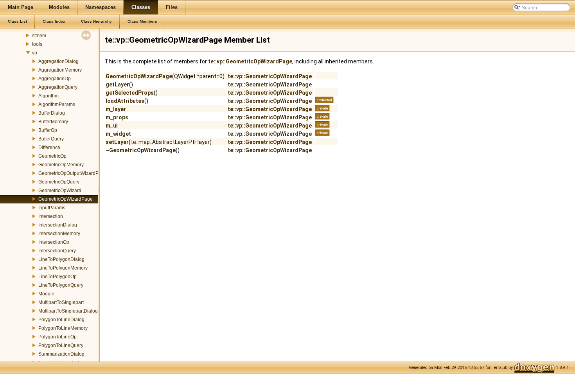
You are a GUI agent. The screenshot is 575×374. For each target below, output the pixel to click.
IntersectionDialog (57, 225)
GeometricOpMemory (61, 164)
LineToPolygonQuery (60, 285)
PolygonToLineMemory (63, 328)
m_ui (112, 125)
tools (37, 44)
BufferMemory (53, 121)
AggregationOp (54, 78)
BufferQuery (51, 139)
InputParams (51, 207)
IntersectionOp (53, 242)
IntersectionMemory (59, 233)
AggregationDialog (58, 61)
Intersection (50, 216)
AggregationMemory (60, 70)
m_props (117, 117)
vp (34, 53)
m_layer (116, 109)
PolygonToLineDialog (61, 319)
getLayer (117, 84)
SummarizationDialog (61, 354)
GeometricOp (52, 156)
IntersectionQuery (57, 251)
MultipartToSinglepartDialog (68, 311)
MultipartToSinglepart (61, 302)
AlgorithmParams (56, 104)
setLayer (117, 142)
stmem (39, 35)
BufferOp (47, 130)
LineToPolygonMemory (63, 268)
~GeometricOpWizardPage (141, 150)
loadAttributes (125, 101)
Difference (49, 147)
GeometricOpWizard (59, 190)
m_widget (118, 134)
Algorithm (48, 96)
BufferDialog (51, 113)
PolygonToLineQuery (60, 345)
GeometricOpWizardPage (65, 199)
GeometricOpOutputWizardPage (72, 173)
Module (46, 294)
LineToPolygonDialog (61, 259)
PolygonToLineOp (57, 337)
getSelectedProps (130, 93)
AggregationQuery (57, 87)
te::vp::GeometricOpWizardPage (250, 61)
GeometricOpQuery (58, 182)
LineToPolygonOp (57, 276)
